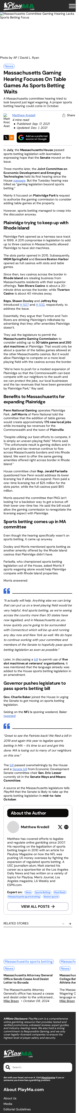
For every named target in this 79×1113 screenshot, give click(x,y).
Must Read (59, 892)
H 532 (40, 305)
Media (8, 1104)
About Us (10, 1098)
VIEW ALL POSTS (35, 906)
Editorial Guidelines (17, 1109)
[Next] (70, 924)
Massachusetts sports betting (24, 896)
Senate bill (20, 769)
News (9, 66)
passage (19, 180)
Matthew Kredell (23, 115)
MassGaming (48, 1077)
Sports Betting (42, 892)
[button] (72, 6)
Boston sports (51, 896)
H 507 (24, 305)
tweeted (9, 716)
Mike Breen (11, 1001)
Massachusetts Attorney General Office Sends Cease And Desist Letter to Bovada (28, 979)
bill (36, 659)
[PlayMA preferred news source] (33, 137)
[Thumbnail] (29, 944)
